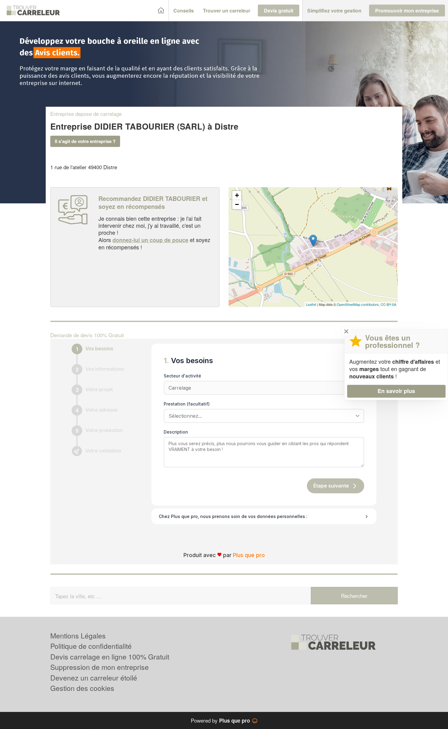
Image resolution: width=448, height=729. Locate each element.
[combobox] (262, 416)
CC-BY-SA (388, 304)
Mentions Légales (78, 636)
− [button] (237, 204)
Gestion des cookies (82, 688)
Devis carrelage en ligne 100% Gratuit (109, 657)
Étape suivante (331, 486)
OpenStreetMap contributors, (359, 304)
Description (176, 431)
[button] (183, 10)
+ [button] (237, 195)
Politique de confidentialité (91, 646)
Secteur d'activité (182, 375)
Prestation (187, 403)
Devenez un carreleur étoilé (93, 678)
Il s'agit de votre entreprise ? (85, 141)
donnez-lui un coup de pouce (150, 240)
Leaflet (311, 304)
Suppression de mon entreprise (99, 667)
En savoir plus (396, 391)
